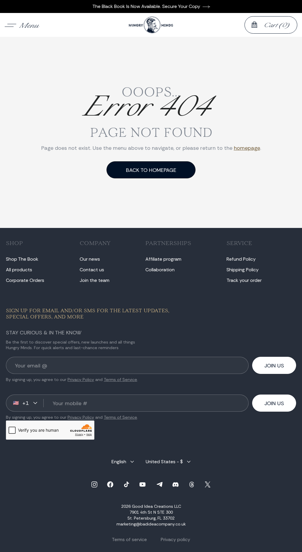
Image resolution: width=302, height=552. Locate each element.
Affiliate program (163, 259)
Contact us (92, 270)
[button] (22, 24)
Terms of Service (120, 379)
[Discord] (175, 484)
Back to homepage (151, 170)
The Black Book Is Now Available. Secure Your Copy (146, 6)
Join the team (94, 280)
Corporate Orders (25, 280)
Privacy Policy (81, 379)
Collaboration (160, 270)
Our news (90, 259)
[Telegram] (159, 484)
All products (19, 270)
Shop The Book (22, 259)
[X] (207, 484)
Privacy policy (175, 539)
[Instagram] (94, 484)
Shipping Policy (242, 270)
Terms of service (129, 539)
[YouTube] (142, 484)
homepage (247, 148)
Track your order (244, 280)
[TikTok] (126, 484)
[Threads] (191, 484)
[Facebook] (110, 484)
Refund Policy (241, 259)
